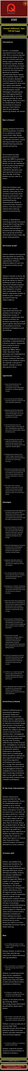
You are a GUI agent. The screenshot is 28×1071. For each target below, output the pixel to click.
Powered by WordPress (10, 1065)
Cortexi (6, 129)
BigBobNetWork (16, 1067)
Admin (23, 34)
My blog (17, 1061)
